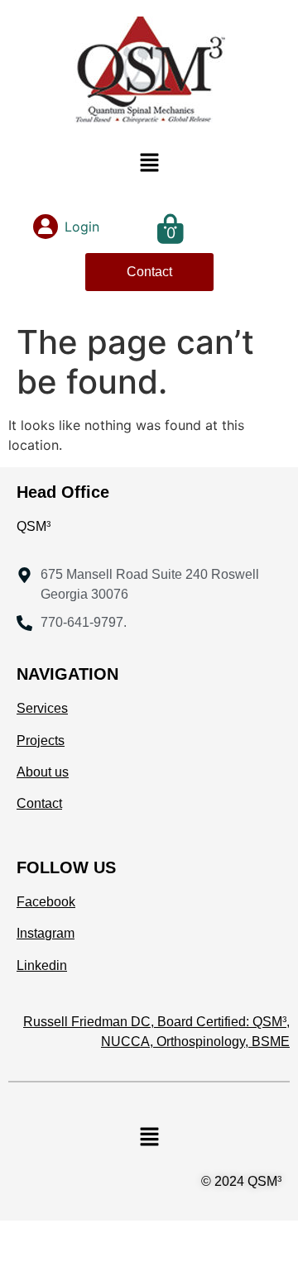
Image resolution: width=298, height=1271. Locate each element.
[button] (149, 163)
